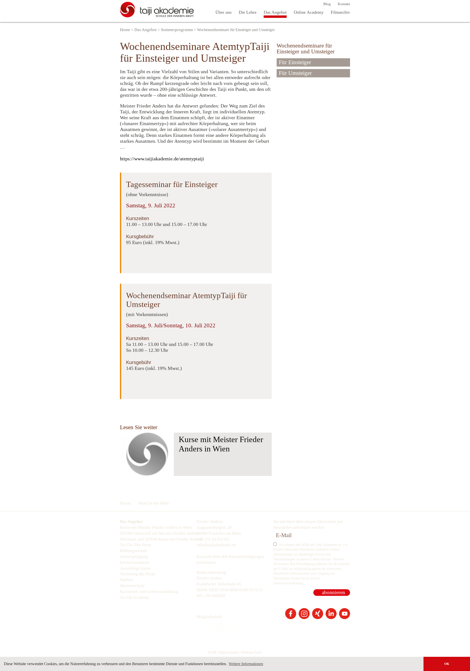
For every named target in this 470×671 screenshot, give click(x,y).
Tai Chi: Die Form (135, 544)
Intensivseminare (135, 562)
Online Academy (309, 12)
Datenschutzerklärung (288, 583)
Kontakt (344, 4)
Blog (327, 4)
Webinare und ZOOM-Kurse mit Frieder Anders (158, 539)
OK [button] (446, 664)
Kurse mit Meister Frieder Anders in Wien (221, 444)
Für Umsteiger (295, 73)
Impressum (228, 652)
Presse (125, 503)
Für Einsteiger (295, 62)
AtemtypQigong (134, 556)
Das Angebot (275, 12)
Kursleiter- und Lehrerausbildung (149, 591)
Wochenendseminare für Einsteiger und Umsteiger (306, 49)
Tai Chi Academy (135, 597)
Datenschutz (251, 652)
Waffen (126, 579)
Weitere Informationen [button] (246, 664)
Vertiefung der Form (137, 574)
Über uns (223, 12)
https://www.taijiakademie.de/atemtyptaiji (162, 158)
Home (125, 29)
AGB (212, 652)
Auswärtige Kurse (135, 568)
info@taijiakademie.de (216, 544)
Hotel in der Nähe (153, 503)
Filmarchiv (340, 12)
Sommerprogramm (177, 29)
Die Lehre (248, 12)
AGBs (305, 545)
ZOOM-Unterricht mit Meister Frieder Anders (158, 533)
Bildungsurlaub (133, 550)
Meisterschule (132, 585)
